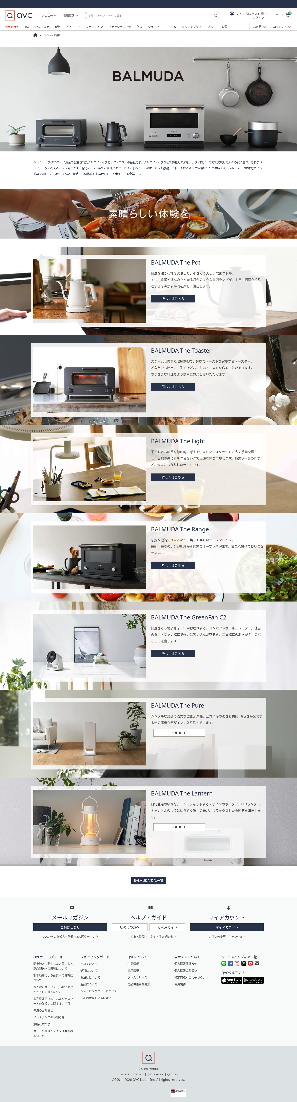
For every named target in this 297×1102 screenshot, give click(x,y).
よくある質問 (136, 936)
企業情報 (133, 963)
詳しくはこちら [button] (173, 298)
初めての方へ (278, 27)
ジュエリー (155, 27)
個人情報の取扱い (185, 970)
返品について (88, 984)
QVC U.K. (138, 1074)
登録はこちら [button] (70, 927)
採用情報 (133, 970)
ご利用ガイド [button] (167, 927)
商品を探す (12, 27)
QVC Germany (155, 1074)
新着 (58, 27)
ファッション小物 (119, 27)
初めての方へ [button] (129, 927)
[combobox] (148, 15)
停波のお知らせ (43, 1010)
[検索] (216, 15)
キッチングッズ (192, 27)
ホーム (172, 27)
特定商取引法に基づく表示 (191, 977)
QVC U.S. (125, 1074)
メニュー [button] (47, 15)
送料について (88, 970)
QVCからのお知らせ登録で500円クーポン (68, 936)
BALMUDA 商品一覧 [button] (148, 880)
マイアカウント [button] (227, 927)
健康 (139, 27)
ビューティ (73, 27)
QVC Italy (172, 1074)
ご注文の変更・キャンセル (226, 936)
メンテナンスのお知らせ (48, 1017)
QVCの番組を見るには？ (96, 998)
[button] (245, 16)
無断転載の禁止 (43, 1024)
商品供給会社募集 (138, 984)
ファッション (94, 27)
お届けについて (90, 977)
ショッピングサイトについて (98, 991)
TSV (27, 27)
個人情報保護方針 (185, 963)
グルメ (211, 27)
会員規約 (180, 984)
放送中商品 (42, 27)
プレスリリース (137, 977)
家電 (224, 27)
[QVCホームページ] (35, 35)
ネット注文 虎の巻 (162, 936)
